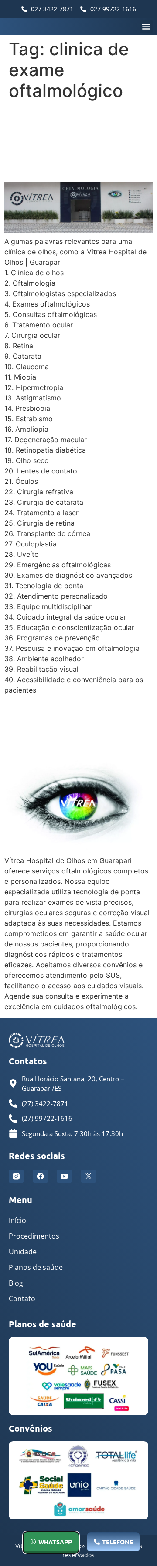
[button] (146, 26)
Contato (22, 1298)
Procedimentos (34, 1236)
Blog (16, 1283)
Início (17, 1220)
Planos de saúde (36, 1267)
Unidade (23, 1251)
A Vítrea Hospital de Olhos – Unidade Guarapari (70, 726)
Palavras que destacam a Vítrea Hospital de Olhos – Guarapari (68, 141)
